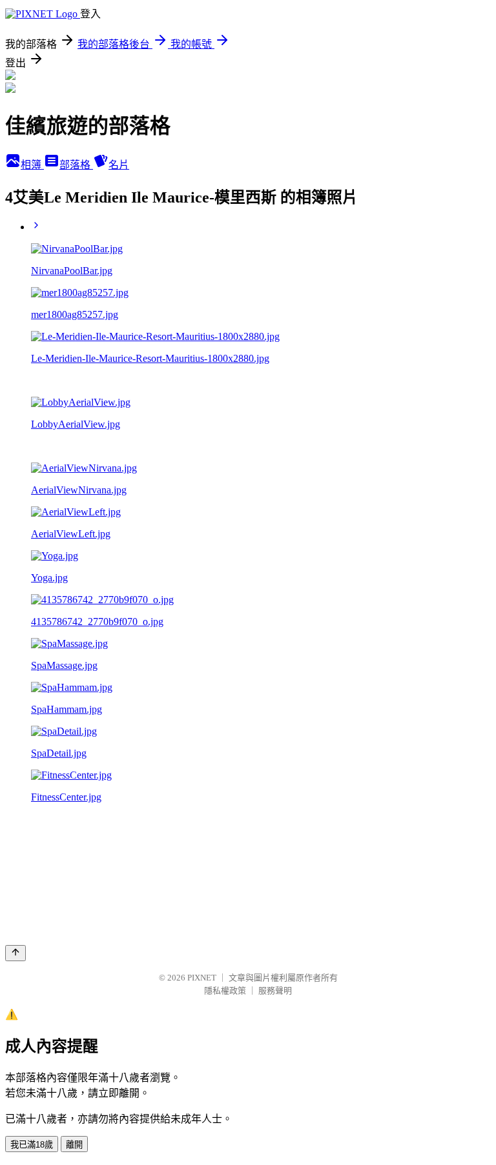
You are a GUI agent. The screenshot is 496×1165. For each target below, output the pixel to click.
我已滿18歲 (31, 1145)
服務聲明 (275, 990)
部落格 (76, 164)
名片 (118, 164)
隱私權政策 (225, 990)
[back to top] (15, 953)
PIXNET (201, 977)
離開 (74, 1145)
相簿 (32, 164)
